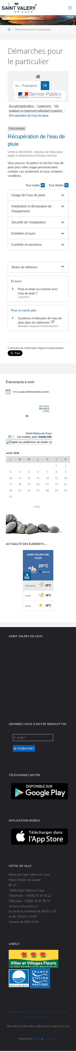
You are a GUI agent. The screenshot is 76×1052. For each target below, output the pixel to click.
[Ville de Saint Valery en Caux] (19, 8)
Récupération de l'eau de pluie (28, 115)
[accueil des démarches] (38, 76)
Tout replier (33, 185)
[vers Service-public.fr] (40, 95)
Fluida (37, 1038)
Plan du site (52, 1011)
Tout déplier (56, 185)
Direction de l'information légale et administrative (37, 348)
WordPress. (51, 1038)
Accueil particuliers (22, 106)
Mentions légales (22, 1011)
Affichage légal (38, 1017)
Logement (44, 106)
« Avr (36, 506)
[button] (37, 195)
